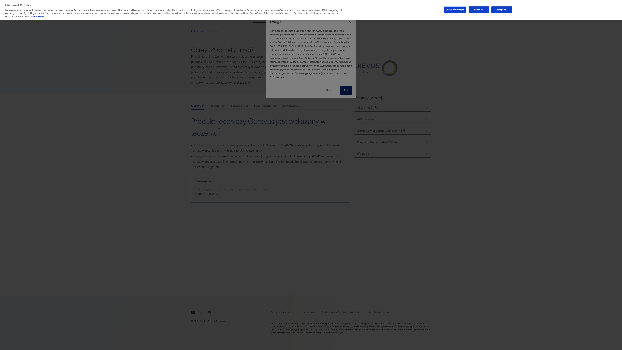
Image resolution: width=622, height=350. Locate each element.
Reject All (478, 9)
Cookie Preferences (455, 9)
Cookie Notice (37, 16)
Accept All (502, 9)
